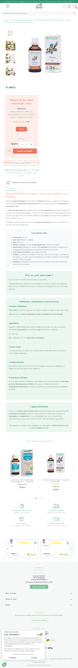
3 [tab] (40, 498)
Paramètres (12, 658)
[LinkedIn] (46, 633)
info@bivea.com (42, 428)
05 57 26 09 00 (39, 570)
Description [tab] (11, 188)
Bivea (39, 6)
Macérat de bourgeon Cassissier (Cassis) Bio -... (56, 481)
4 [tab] (42, 498)
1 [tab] (35, 498)
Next (71, 470)
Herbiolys (21, 109)
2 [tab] (37, 498)
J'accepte (34, 658)
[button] (21, 162)
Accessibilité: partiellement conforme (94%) (60, 659)
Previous (6, 470)
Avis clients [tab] (22, 188)
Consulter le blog (39, 620)
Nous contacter (39, 587)
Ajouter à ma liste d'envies (9, 151)
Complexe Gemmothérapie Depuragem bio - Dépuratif (22, 481)
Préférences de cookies (39, 662)
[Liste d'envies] (64, 6)
